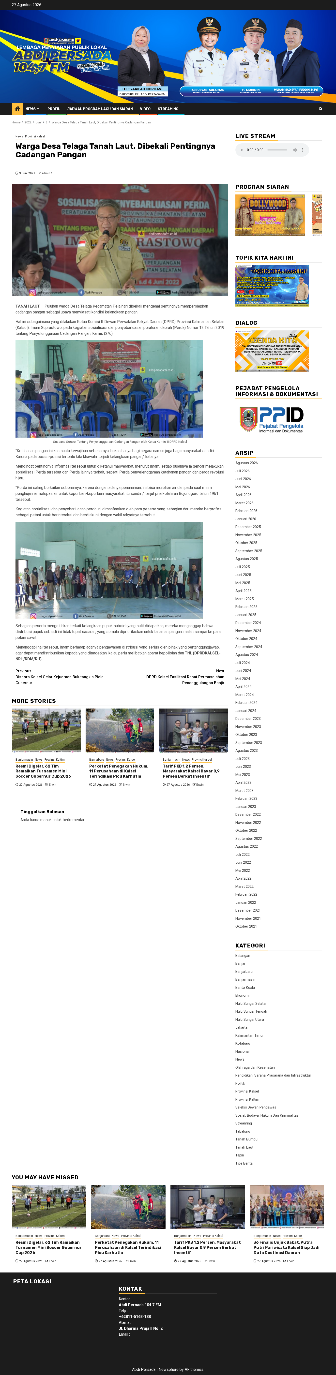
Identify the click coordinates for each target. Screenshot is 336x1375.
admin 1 (47, 173)
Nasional (242, 1051)
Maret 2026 (244, 503)
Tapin (239, 1155)
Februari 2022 (246, 894)
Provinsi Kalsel (35, 136)
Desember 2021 (248, 910)
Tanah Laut (244, 1147)
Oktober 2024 (246, 638)
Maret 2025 (244, 599)
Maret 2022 (244, 886)
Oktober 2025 (246, 543)
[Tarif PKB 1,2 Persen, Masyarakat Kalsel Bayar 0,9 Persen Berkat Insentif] (193, 731)
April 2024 (243, 686)
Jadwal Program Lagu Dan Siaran (100, 109)
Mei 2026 (242, 487)
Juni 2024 (243, 670)
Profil (53, 109)
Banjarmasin (24, 759)
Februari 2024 (246, 702)
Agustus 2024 (246, 654)
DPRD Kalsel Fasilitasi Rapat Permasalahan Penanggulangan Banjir (185, 677)
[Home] (17, 109)
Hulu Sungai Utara (249, 1019)
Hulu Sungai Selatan (251, 1003)
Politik (240, 1083)
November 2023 (248, 726)
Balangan (242, 955)
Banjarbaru (96, 759)
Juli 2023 (242, 758)
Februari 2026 (246, 511)
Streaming (168, 109)
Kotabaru (242, 1043)
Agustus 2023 (246, 750)
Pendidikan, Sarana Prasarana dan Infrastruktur (273, 1075)
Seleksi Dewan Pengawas (255, 1107)
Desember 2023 (248, 718)
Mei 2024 (242, 679)
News (31, 109)
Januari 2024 (245, 711)
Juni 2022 (243, 862)
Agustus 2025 (246, 559)
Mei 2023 (242, 774)
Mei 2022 (242, 870)
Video (145, 109)
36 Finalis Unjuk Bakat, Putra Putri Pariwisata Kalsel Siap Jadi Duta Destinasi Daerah (287, 1247)
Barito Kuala (245, 987)
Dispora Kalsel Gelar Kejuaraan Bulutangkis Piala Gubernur (59, 677)
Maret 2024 (244, 695)
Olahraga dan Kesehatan (255, 1067)
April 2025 (243, 591)
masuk (46, 819)
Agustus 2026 (246, 463)
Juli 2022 (242, 854)
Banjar (240, 963)
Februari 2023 (246, 798)
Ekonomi (242, 995)
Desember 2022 (248, 814)
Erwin (52, 784)
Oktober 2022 (246, 830)
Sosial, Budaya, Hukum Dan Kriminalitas (267, 1115)
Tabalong (242, 1131)
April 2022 (243, 878)
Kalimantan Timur (249, 1035)
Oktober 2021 (246, 926)
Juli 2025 (242, 567)
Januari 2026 (245, 519)
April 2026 (243, 495)
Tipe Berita (244, 1163)
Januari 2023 (245, 806)
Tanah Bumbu (246, 1139)
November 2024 (248, 631)
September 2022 (248, 838)
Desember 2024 (248, 623)
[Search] (321, 109)
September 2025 (248, 551)
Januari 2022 (245, 902)
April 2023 (243, 782)
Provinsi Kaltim (55, 759)
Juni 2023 (243, 766)
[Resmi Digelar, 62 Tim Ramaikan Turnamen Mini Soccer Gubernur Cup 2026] (46, 731)
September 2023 (248, 742)
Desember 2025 (248, 527)
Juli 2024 (242, 663)
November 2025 (248, 535)
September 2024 (248, 647)
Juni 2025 (243, 575)
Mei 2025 (242, 583)
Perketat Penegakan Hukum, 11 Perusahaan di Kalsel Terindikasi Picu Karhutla (118, 771)
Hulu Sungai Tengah (251, 1011)
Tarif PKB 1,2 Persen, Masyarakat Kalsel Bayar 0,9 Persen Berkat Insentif (191, 771)
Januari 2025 (245, 615)
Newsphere (169, 1369)
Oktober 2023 (246, 734)
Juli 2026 (242, 471)
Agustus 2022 (246, 846)
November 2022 (248, 822)
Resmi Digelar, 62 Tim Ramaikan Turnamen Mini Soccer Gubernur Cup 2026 (43, 771)
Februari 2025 (246, 607)
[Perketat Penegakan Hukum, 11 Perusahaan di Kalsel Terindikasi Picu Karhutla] (120, 731)
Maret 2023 (244, 790)
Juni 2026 (243, 479)
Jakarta (241, 1027)
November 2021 (248, 918)
